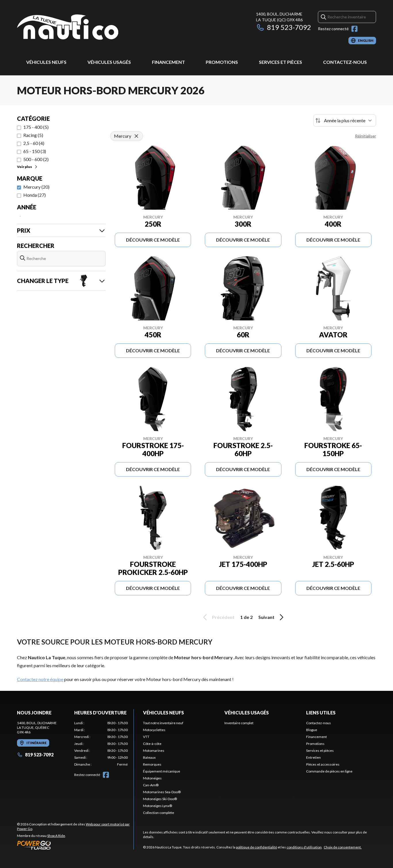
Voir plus (24, 167)
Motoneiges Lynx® (157, 806)
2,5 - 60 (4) (33, 143)
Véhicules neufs (46, 62)
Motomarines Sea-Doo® (162, 792)
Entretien (313, 757)
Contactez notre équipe (40, 679)
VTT (146, 737)
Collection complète (158, 812)
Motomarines (153, 750)
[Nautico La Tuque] (67, 27)
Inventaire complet (238, 723)
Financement (168, 62)
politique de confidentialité (256, 847)
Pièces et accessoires (322, 764)
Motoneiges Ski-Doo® (160, 799)
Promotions (222, 62)
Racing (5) (33, 135)
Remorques (152, 764)
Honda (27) (34, 195)
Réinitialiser (365, 135)
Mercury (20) (36, 187)
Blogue (311, 730)
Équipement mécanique (161, 771)
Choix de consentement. (343, 847)
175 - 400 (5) (36, 127)
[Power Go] (75, 845)
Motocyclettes (154, 730)
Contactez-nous (345, 62)
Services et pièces (280, 62)
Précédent (223, 617)
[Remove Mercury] (136, 136)
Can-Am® (151, 785)
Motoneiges (152, 778)
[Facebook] (354, 28)
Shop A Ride (56, 835)
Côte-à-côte (152, 743)
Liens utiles (320, 712)
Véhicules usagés (109, 62)
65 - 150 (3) (34, 151)
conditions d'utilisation (304, 847)
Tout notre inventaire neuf (163, 723)
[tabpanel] (101, 744)
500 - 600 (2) (36, 159)
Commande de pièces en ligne (329, 771)
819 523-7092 (289, 27)
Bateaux (149, 757)
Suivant (266, 617)
